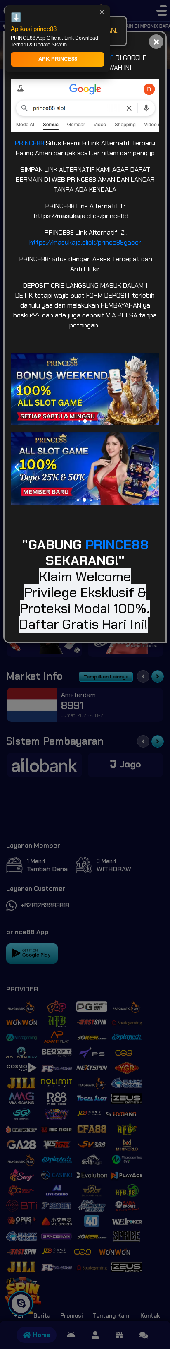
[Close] (156, 41)
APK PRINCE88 (57, 59)
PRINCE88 (30, 143)
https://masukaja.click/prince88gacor (85, 242)
